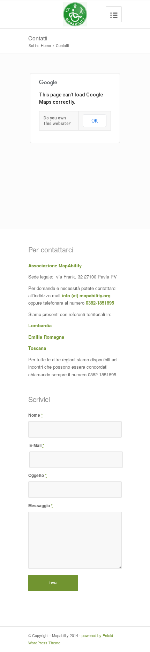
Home (46, 45)
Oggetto (37, 475)
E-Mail (36, 445)
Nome (35, 415)
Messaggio (40, 505)
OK (94, 121)
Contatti (37, 38)
